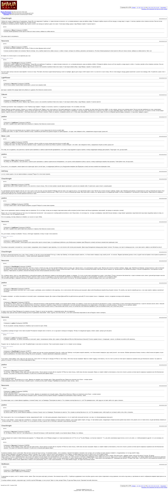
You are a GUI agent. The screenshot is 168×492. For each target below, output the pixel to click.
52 (154, 7)
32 (137, 7)
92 (156, 7)
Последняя (163, 7)
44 (149, 7)
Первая (133, 7)
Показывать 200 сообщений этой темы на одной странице (154, 9)
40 (142, 7)
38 (139, 7)
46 (152, 7)
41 (144, 7)
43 (147, 7)
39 (141, 7)
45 (151, 7)
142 (158, 7)
